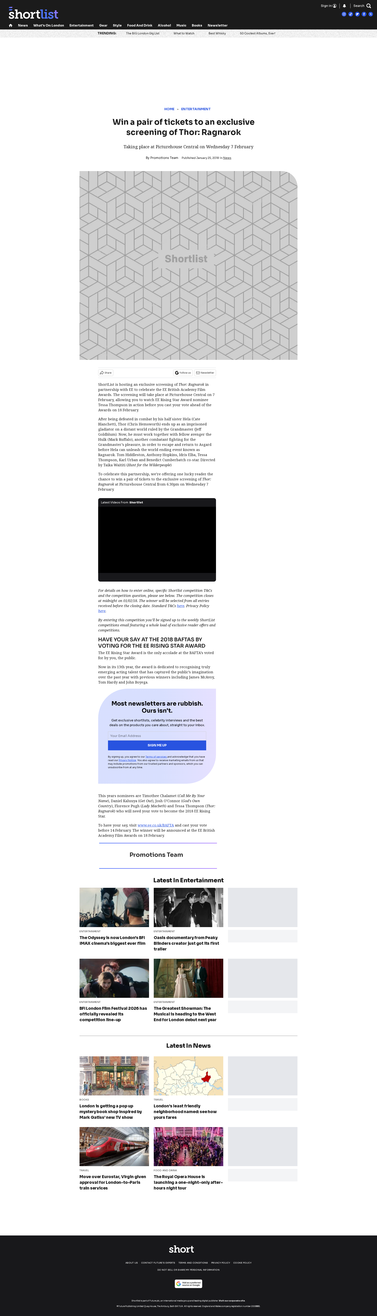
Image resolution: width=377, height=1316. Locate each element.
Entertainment (82, 25)
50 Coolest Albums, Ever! (257, 33)
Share (108, 372)
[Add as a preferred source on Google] (188, 1283)
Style (117, 25)
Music (181, 25)
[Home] (11, 25)
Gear (103, 25)
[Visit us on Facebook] (364, 14)
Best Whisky (217, 33)
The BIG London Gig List (142, 33)
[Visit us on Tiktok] (350, 14)
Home (169, 109)
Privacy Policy (220, 1262)
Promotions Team (164, 158)
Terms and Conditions (193, 1262)
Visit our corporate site (232, 1301)
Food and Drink (139, 25)
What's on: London (48, 25)
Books (197, 25)
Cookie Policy (242, 1262)
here (180, 605)
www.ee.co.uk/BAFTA (156, 825)
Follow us (185, 372)
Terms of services (156, 756)
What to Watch (184, 33)
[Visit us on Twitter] (370, 14)
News (23, 25)
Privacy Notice (127, 760)
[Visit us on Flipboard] (357, 14)
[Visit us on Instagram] (344, 14)
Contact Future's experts (158, 1262)
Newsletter (218, 25)
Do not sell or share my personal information (188, 1269)
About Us (131, 1262)
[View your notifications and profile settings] (344, 6)
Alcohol (164, 25)
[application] (157, 540)
